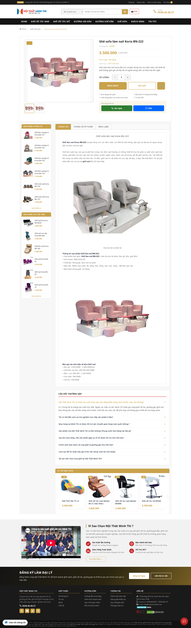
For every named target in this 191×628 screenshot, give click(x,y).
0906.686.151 (163, 602)
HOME (24, 21)
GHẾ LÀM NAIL (113, 63)
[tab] (63, 126)
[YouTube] (27, 611)
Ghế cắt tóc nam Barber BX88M (125, 502)
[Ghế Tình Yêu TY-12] (72, 487)
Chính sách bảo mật (118, 596)
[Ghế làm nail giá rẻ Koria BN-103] (28, 161)
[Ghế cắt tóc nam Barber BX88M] (126, 487)
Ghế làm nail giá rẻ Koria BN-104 (42, 172)
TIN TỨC (152, 21)
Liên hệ (61, 605)
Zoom (90, 99)
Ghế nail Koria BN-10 (41, 286)
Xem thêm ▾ (36, 208)
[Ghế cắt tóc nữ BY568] (152, 487)
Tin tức (61, 599)
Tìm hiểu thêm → (96, 559)
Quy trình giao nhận (92, 602)
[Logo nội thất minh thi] (141, 612)
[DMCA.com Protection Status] (144, 607)
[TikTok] (32, 611)
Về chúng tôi (63, 596)
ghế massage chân (77, 624)
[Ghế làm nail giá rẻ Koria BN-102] (28, 148)
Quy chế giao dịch (117, 602)
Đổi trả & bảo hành (91, 605)
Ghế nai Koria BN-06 (41, 273)
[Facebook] (21, 611)
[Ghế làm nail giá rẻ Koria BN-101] (28, 135)
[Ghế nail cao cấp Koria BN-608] (28, 236)
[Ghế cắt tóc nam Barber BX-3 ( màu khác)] (99, 487)
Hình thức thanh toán (92, 599)
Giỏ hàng (167, 2)
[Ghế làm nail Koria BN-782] (28, 249)
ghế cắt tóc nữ (160, 622)
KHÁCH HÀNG (137, 21)
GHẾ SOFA (122, 21)
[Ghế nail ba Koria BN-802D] (28, 223)
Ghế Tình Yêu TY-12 (70, 501)
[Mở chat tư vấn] (184, 621)
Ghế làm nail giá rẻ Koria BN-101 (42, 133)
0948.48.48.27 (166, 12)
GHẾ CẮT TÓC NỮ (61, 21)
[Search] (125, 11)
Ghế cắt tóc (138, 622)
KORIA (112, 46)
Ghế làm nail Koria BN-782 (41, 247)
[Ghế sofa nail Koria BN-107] (28, 199)
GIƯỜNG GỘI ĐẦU (82, 21)
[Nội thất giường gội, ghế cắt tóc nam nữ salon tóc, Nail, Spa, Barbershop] (32, 11)
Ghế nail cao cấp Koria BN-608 (41, 234)
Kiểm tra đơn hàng (154, 2)
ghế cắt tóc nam (149, 622)
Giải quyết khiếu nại (118, 599)
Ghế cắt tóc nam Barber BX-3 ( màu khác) (99, 502)
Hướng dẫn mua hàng (92, 596)
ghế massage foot (91, 624)
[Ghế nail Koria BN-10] (28, 287)
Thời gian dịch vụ (116, 605)
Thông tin (63, 126)
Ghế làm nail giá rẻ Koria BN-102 (42, 146)
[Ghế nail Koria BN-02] (28, 262)
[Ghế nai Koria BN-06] (28, 274)
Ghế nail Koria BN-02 (41, 260)
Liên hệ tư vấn (161, 576)
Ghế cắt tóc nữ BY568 (151, 501)
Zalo (150, 108)
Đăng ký (131, 2)
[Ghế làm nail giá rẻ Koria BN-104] (28, 174)
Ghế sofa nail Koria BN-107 (42, 198)
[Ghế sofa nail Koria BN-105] (28, 186)
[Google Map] (38, 611)
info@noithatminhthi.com (153, 604)
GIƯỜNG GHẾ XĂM (104, 21)
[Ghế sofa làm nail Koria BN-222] (29, 108)
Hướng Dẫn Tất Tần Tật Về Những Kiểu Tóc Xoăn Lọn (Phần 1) (47, 2)
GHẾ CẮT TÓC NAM (40, 21)
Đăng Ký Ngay (139, 576)
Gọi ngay (118, 108)
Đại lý (60, 602)
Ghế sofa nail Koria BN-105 (42, 185)
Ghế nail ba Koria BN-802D (41, 221)
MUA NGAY (112, 85)
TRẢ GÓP (142, 85)
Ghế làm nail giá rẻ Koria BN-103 (42, 159)
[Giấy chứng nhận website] (155, 612)
